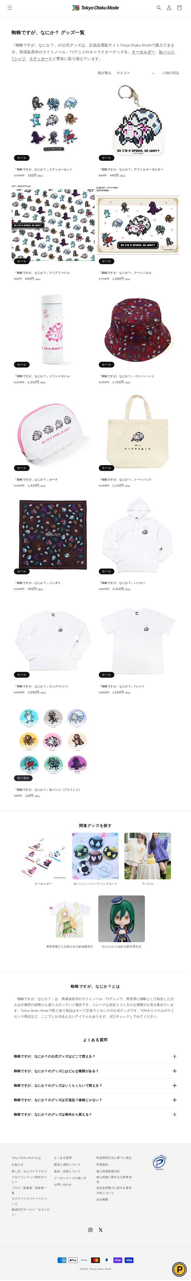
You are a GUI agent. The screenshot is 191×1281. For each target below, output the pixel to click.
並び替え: (105, 73)
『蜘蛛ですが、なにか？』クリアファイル (42, 272)
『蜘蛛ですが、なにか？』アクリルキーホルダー (131, 169)
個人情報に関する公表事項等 (114, 1179)
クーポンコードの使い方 (70, 1178)
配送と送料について (67, 1164)
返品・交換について (67, 1171)
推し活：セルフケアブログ (29, 1171)
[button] (10, 8)
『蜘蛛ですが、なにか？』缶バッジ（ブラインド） (48, 789)
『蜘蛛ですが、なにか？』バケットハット (126, 376)
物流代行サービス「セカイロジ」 (31, 1212)
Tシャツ (18, 58)
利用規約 (102, 1164)
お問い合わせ (63, 1184)
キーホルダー (143, 51)
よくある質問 (63, 1157)
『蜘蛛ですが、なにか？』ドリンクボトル (42, 376)
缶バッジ (166, 51)
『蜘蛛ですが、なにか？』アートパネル (125, 272)
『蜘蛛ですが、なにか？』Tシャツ (121, 686)
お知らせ (17, 1164)
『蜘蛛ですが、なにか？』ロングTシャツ (41, 686)
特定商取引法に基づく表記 (114, 1157)
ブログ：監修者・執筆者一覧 (29, 1190)
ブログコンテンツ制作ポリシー (29, 1179)
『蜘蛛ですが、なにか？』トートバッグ (125, 479)
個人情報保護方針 (108, 1171)
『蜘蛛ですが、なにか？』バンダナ (37, 583)
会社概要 (102, 1199)
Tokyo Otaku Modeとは (26, 1157)
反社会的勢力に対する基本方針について (114, 1190)
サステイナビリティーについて (29, 1201)
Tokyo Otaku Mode (100, 1268)
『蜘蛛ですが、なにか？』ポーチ (36, 479)
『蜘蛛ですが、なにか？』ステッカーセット (43, 169)
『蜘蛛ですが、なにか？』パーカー (122, 583)
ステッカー (39, 58)
